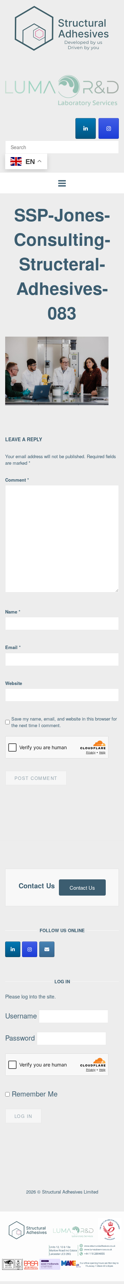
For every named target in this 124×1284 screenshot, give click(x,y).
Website (13, 683)
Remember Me (34, 1094)
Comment (17, 479)
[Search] (111, 144)
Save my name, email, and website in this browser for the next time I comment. (64, 721)
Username (21, 1016)
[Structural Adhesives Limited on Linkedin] (85, 128)
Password (20, 1038)
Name (12, 611)
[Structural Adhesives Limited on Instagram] (109, 128)
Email (13, 647)
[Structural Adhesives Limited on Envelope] (46, 949)
